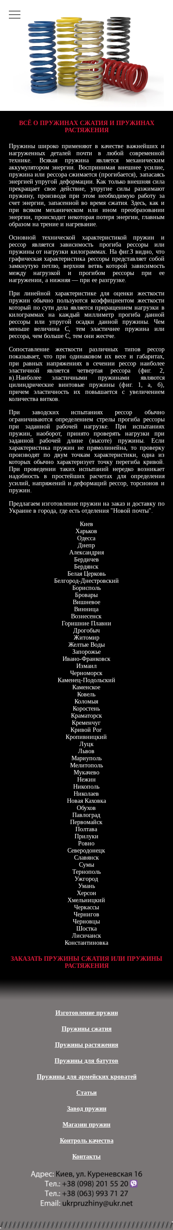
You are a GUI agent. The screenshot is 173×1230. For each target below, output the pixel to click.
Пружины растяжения (86, 1044)
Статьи (86, 1092)
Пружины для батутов (86, 1060)
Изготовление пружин (86, 1013)
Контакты (86, 1156)
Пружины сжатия (87, 1029)
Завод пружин (86, 1108)
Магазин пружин (86, 1124)
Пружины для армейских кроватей (87, 1076)
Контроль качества (87, 1140)
